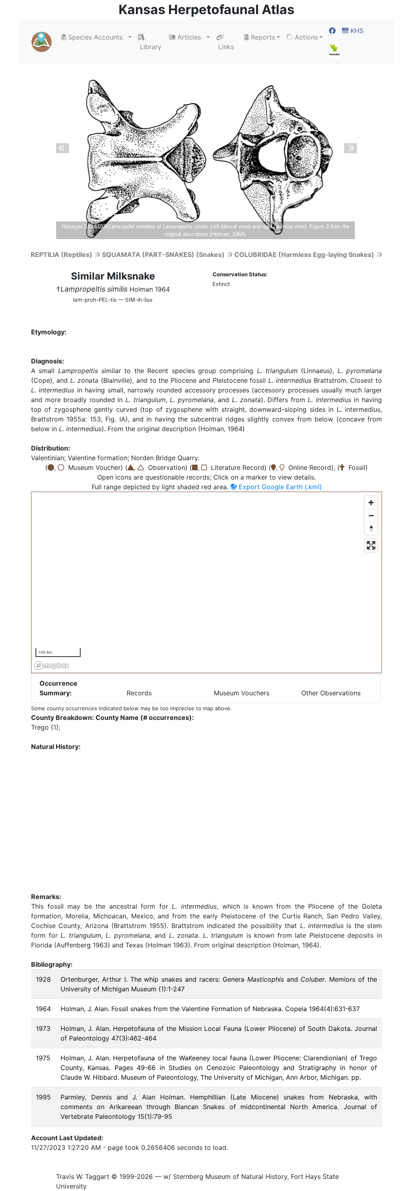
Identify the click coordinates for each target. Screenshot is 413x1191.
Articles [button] (190, 37)
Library (149, 47)
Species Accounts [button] (96, 37)
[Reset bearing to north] (371, 528)
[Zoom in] (371, 502)
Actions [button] (305, 37)
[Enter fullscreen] (371, 545)
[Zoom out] (371, 515)
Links (225, 47)
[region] (206, 583)
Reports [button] (262, 37)
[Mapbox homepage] (51, 665)
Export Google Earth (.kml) (279, 487)
